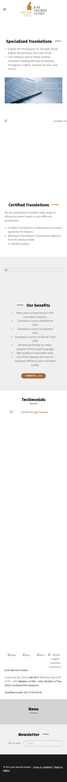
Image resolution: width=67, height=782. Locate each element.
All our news (14, 743)
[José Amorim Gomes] (33, 9)
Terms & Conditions (42, 767)
